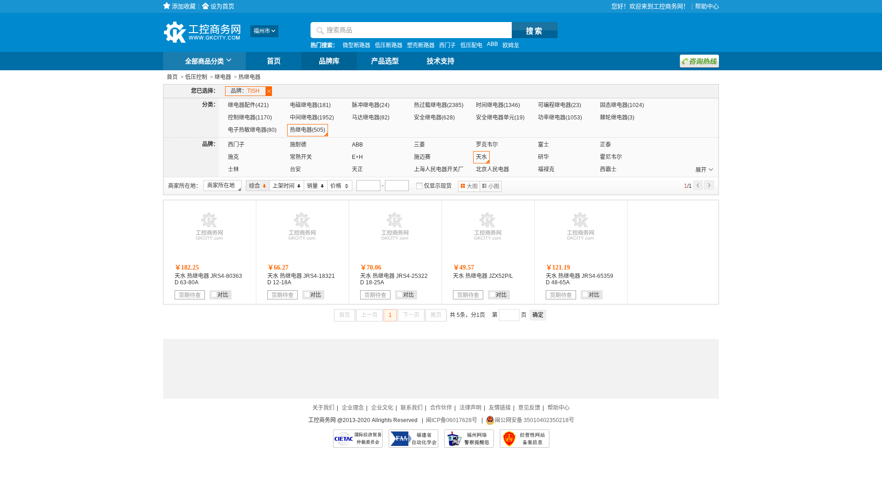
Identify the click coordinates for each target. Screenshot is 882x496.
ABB (492, 44)
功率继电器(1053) (560, 117)
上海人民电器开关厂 (439, 169)
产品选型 (385, 61)
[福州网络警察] (469, 438)
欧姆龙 (511, 45)
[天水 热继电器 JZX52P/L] (487, 242)
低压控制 (196, 77)
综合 (253, 186)
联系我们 (412, 408)
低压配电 (471, 45)
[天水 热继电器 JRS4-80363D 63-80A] (209, 242)
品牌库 (329, 61)
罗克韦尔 (487, 144)
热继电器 (249, 77)
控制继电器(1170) (250, 117)
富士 (543, 144)
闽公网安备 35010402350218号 (534, 420)
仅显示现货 (438, 186)
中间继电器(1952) (312, 117)
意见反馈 (529, 408)
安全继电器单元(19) (500, 117)
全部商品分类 (204, 61)
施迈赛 (422, 157)
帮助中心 (707, 6)
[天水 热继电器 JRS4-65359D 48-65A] (580, 242)
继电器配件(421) (248, 105)
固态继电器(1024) (622, 105)
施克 (233, 157)
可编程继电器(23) (559, 105)
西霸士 (608, 169)
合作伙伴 (441, 408)
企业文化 (382, 408)
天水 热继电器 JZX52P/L (483, 276)
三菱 (419, 144)
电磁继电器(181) (310, 105)
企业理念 (353, 408)
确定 (537, 315)
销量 (311, 186)
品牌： (245, 91)
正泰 (605, 144)
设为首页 (222, 6)
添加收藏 (184, 6)
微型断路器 (356, 45)
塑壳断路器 (421, 45)
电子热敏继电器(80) (252, 130)
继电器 (223, 77)
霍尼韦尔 (611, 157)
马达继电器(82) (371, 117)
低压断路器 (388, 45)
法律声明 (470, 408)
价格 (335, 186)
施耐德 (298, 144)
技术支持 (440, 61)
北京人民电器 (492, 169)
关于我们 (323, 408)
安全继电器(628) (434, 117)
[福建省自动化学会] (413, 438)
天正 (357, 169)
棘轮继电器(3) (617, 117)
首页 (274, 61)
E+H (357, 157)
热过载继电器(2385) (439, 105)
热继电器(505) (307, 130)
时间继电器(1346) (498, 105)
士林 (233, 169)
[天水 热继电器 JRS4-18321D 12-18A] (302, 242)
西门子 (447, 45)
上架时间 (281, 186)
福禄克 (546, 169)
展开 (701, 170)
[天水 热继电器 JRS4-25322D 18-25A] (395, 242)
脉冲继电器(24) (371, 105)
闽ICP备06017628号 (451, 420)
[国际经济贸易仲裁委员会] (358, 438)
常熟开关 (301, 157)
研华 (543, 157)
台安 (295, 169)
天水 (481, 157)
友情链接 (500, 408)
